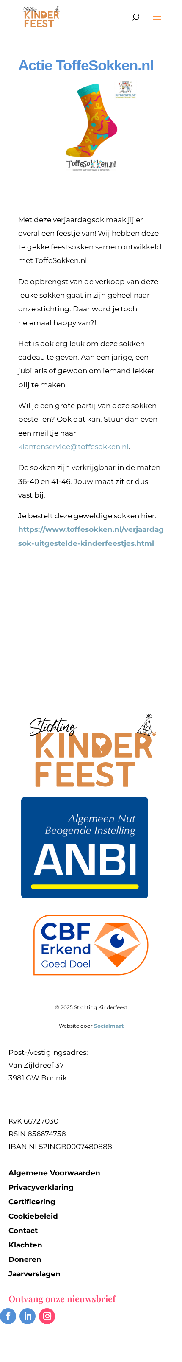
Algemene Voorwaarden (54, 1173)
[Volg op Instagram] (47, 1316)
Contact (23, 1230)
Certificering (31, 1201)
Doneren (24, 1259)
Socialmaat (109, 1026)
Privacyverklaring (41, 1187)
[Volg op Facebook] (8, 1316)
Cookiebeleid (33, 1216)
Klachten (25, 1245)
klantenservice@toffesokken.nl (73, 446)
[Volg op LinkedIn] (27, 1316)
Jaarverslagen (34, 1274)
